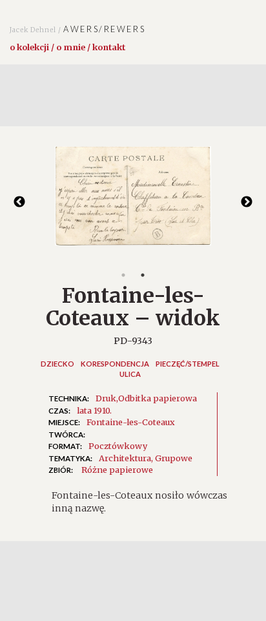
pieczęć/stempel (188, 363)
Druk (106, 398)
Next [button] (246, 202)
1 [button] (123, 275)
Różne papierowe (117, 469)
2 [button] (142, 275)
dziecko (57, 363)
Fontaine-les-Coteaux (131, 422)
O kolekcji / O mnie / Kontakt (67, 47)
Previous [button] (19, 202)
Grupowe (173, 458)
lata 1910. (94, 410)
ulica (130, 374)
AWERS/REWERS (77, 29)
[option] (133, 202)
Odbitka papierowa (157, 398)
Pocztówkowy (117, 446)
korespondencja (115, 363)
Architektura (125, 458)
